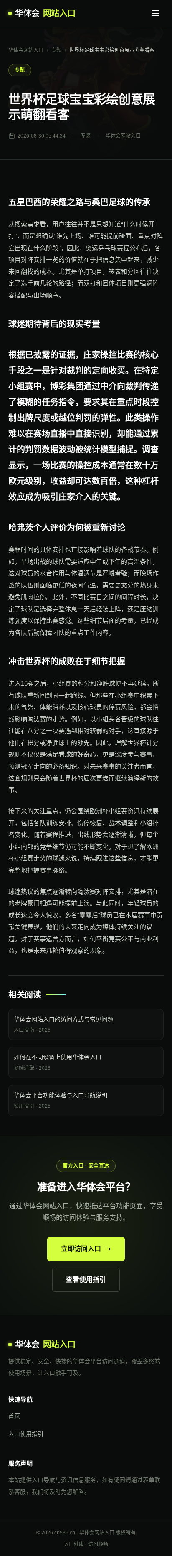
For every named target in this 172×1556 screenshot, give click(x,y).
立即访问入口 (81, 1248)
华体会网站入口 (25, 50)
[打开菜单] (155, 13)
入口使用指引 (25, 1434)
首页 (14, 1416)
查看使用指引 (86, 1279)
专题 (56, 50)
